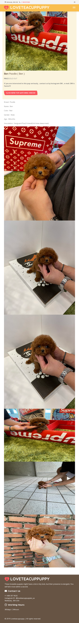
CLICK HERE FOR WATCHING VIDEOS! (20, 93)
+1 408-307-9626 (25, 2)
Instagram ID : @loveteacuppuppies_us (20, 598)
